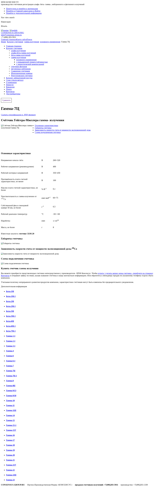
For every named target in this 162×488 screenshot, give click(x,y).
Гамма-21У (11, 465)
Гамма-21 (10, 460)
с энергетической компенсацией (30, 64)
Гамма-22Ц (11, 475)
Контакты (10, 91)
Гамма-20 (10, 455)
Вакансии (10, 87)
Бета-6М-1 (11, 326)
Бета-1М (10, 291)
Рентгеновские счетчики (22, 76)
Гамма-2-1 (10, 341)
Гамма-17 (10, 440)
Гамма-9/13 (11, 390)
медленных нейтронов (21, 69)
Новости (10, 85)
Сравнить (6, 100)
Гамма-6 (10, 356)
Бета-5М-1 (11, 316)
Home (3, 42)
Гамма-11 (10, 405)
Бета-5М (10, 311)
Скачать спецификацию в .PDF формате (18, 115)
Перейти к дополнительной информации (24, 13)
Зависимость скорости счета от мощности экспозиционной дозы (63, 130)
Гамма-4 (10, 351)
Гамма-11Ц (11, 410)
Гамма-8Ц (10, 386)
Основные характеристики (46, 125)
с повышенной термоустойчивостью (32, 62)
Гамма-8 (10, 381)
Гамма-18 (10, 445)
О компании (11, 82)
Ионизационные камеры (21, 73)
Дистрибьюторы (13, 94)
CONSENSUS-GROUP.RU (12, 33)
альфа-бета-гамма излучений (23, 53)
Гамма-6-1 (10, 361)
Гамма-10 (10, 400)
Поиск (29, 39)
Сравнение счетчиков (20, 71)
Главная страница (8, 39)
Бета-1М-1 (11, 296)
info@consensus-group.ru (11, 35)
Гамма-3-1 (10, 346)
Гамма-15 (10, 420)
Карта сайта (21, 39)
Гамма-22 (10, 470)
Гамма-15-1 (11, 425)
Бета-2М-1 (11, 306)
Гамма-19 (10, 450)
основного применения (50, 42)
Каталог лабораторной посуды (19, 78)
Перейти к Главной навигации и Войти (23, 11)
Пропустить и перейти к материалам (22, 9)
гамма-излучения (31, 42)
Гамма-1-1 (10, 336)
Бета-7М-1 (11, 331)
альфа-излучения (18, 51)
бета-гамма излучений (20, 55)
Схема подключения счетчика (48, 132)
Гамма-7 (10, 366)
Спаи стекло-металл (14, 80)
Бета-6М (10, 321)
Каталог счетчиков (15, 42)
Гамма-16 (10, 435)
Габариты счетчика (43, 128)
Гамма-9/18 (11, 396)
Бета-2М (10, 301)
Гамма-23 (10, 480)
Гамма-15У (11, 430)
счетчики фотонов (19, 66)
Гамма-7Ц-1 (11, 376)
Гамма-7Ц (10, 371)
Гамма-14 (10, 415)
